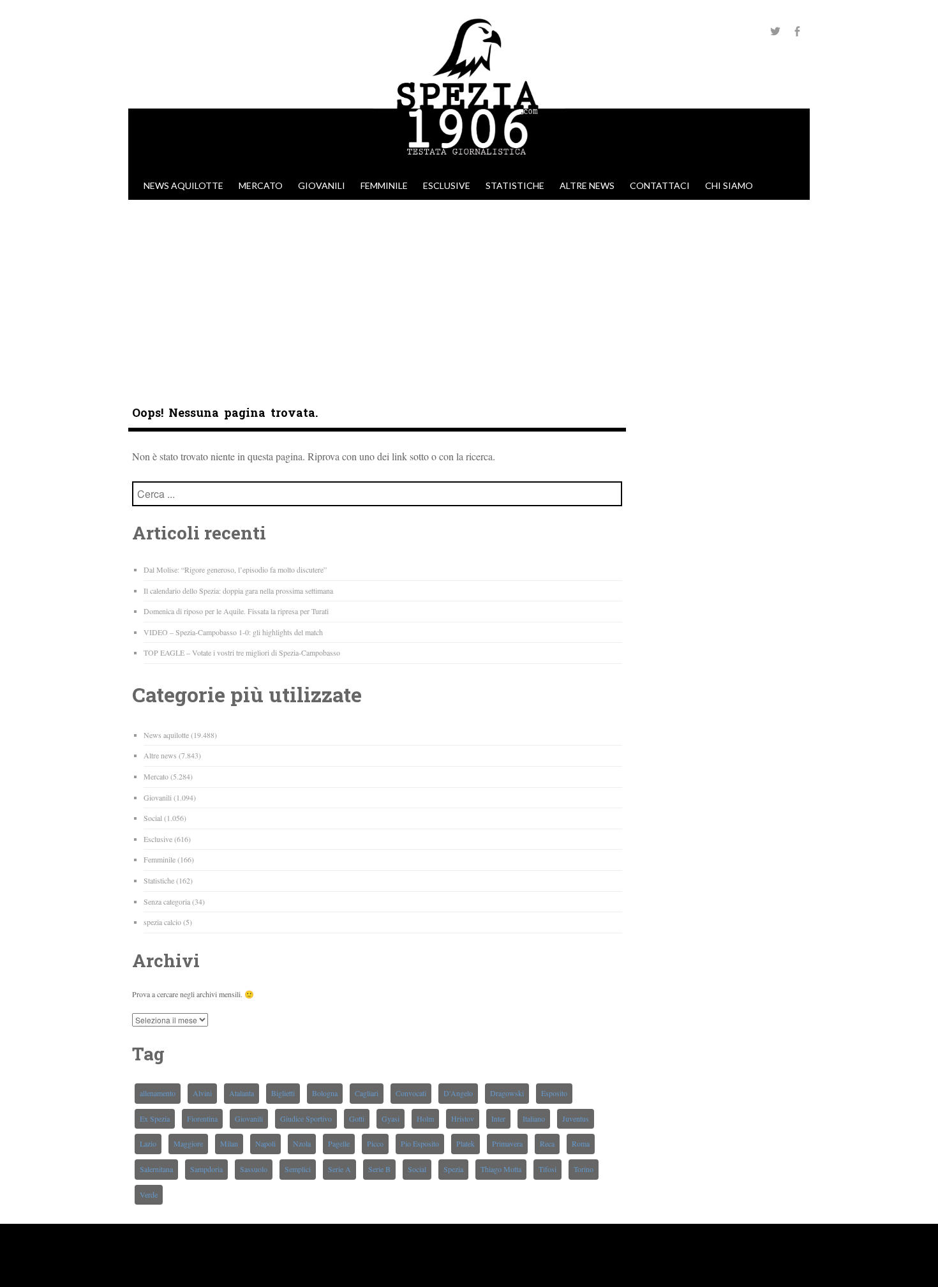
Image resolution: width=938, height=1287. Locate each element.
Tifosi (547, 1169)
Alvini (202, 1093)
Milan (229, 1143)
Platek (465, 1143)
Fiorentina (202, 1118)
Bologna (325, 1093)
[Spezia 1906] (469, 165)
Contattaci (660, 185)
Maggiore (188, 1143)
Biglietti (283, 1093)
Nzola (302, 1143)
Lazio (148, 1143)
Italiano (534, 1118)
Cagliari (366, 1093)
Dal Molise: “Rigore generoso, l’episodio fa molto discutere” (235, 569)
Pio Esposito (420, 1143)
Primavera (507, 1143)
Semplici (298, 1169)
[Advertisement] (469, 295)
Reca (547, 1143)
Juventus (575, 1118)
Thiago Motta (500, 1169)
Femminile (384, 185)
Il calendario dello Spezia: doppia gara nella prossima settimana (238, 590)
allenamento (157, 1093)
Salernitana (156, 1169)
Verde (149, 1194)
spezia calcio (162, 922)
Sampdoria (206, 1169)
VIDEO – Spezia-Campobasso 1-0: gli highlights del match (233, 632)
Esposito (554, 1093)
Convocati (411, 1093)
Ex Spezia (155, 1118)
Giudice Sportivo (306, 1118)
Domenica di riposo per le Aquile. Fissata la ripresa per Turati (236, 611)
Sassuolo (253, 1169)
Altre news (587, 185)
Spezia (453, 1169)
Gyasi (390, 1118)
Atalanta (241, 1093)
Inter (498, 1118)
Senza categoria (167, 901)
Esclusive (446, 185)
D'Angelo (458, 1093)
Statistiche (515, 185)
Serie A (339, 1169)
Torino (583, 1169)
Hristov (462, 1118)
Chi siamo (729, 185)
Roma (581, 1143)
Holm (425, 1118)
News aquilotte (183, 185)
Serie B (379, 1169)
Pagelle (339, 1143)
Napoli (265, 1143)
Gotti (356, 1118)
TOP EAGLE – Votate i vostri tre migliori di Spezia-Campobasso (242, 652)
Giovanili (321, 185)
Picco (375, 1143)
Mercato (261, 185)
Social (153, 818)
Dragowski (507, 1093)
